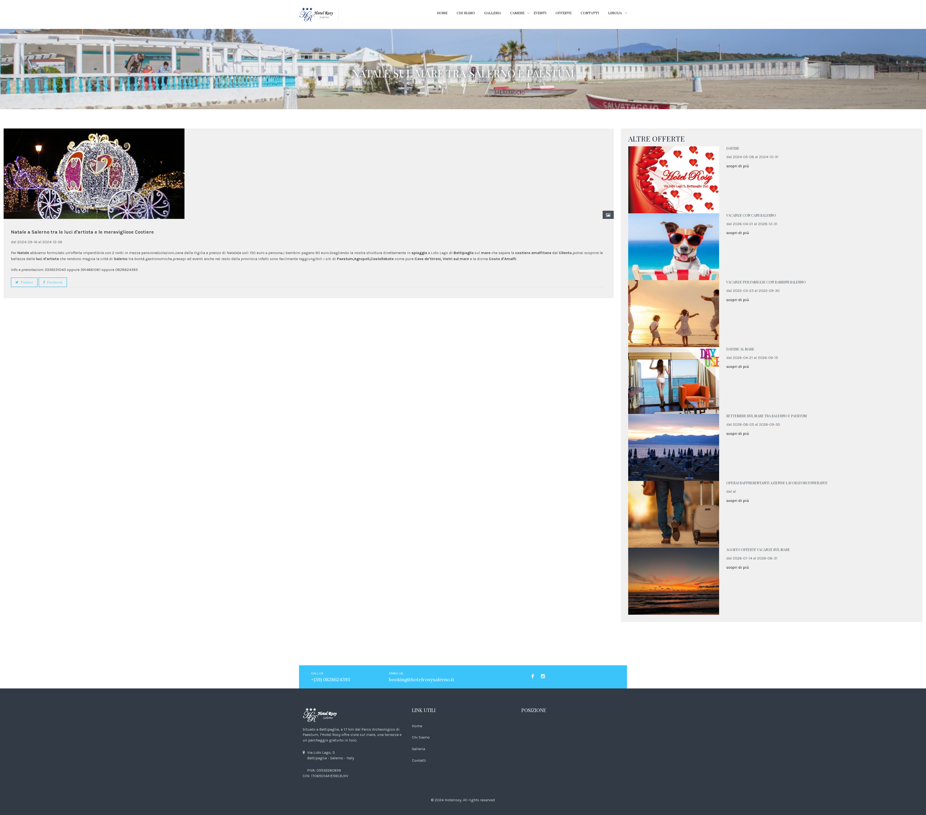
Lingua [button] (615, 13)
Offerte (564, 13)
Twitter (26, 282)
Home (442, 13)
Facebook (53, 282)
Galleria (492, 13)
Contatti (590, 13)
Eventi (540, 13)
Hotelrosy (453, 800)
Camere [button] (517, 13)
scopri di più (737, 166)
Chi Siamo (466, 13)
